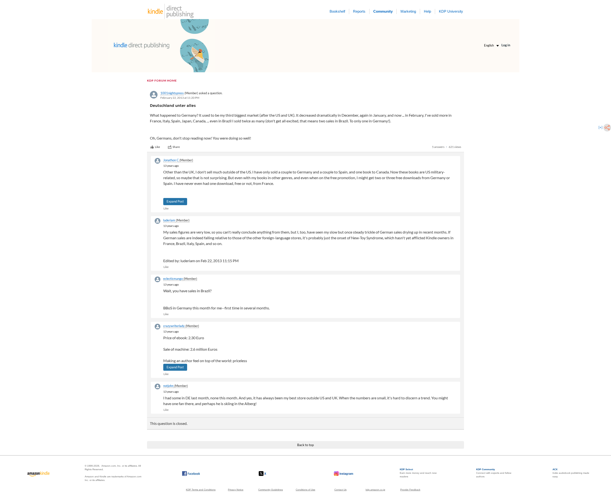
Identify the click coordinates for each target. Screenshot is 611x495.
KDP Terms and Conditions (201, 489)
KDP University (451, 11)
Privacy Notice (235, 489)
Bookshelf (337, 11)
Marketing (408, 11)
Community (383, 11)
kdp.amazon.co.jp (375, 489)
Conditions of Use (305, 489)
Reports (359, 11)
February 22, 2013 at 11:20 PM (179, 97)
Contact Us (340, 489)
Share (176, 147)
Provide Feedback (410, 489)
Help (427, 11)
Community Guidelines (270, 489)
